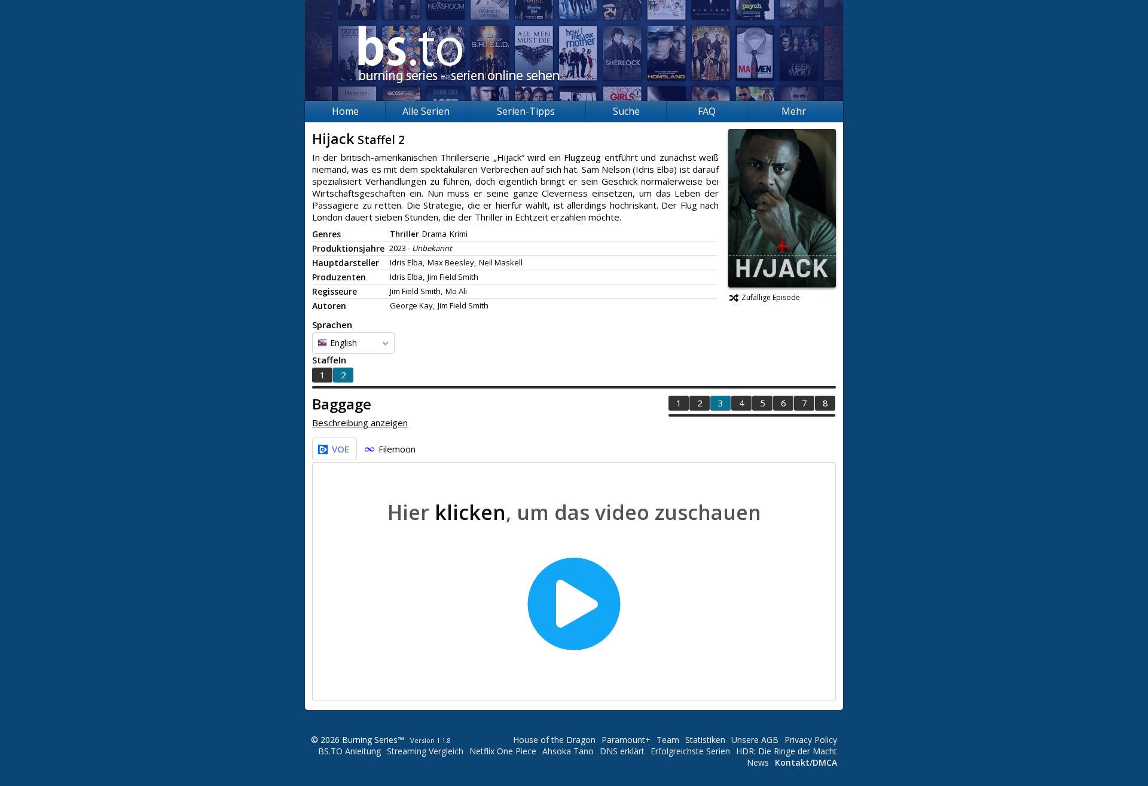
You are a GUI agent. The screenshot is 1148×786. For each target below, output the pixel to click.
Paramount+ (626, 739)
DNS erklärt (622, 751)
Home (345, 111)
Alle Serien (426, 111)
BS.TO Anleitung (349, 751)
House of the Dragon (554, 739)
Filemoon (397, 449)
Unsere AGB (754, 739)
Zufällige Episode (770, 297)
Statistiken (705, 739)
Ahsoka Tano (568, 751)
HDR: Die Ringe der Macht (786, 751)
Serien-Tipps (526, 111)
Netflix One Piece (502, 751)
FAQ (707, 111)
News (758, 762)
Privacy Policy (810, 739)
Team (668, 739)
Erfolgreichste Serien (690, 751)
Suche (626, 111)
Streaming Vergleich (425, 751)
